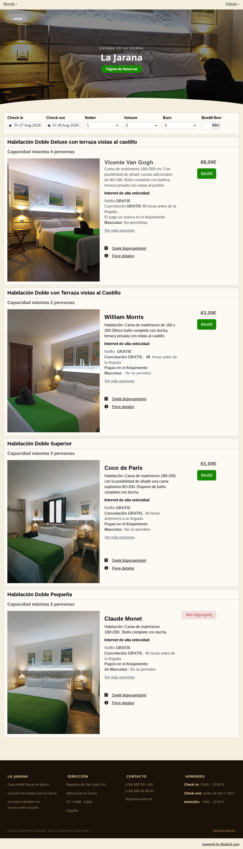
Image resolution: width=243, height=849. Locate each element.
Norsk (9, 4)
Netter (90, 118)
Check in (15, 118)
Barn (167, 118)
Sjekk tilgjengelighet (129, 248)
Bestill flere (211, 118)
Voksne (130, 118)
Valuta (231, 4)
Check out (55, 118)
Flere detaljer (123, 256)
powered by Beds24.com (220, 844)
